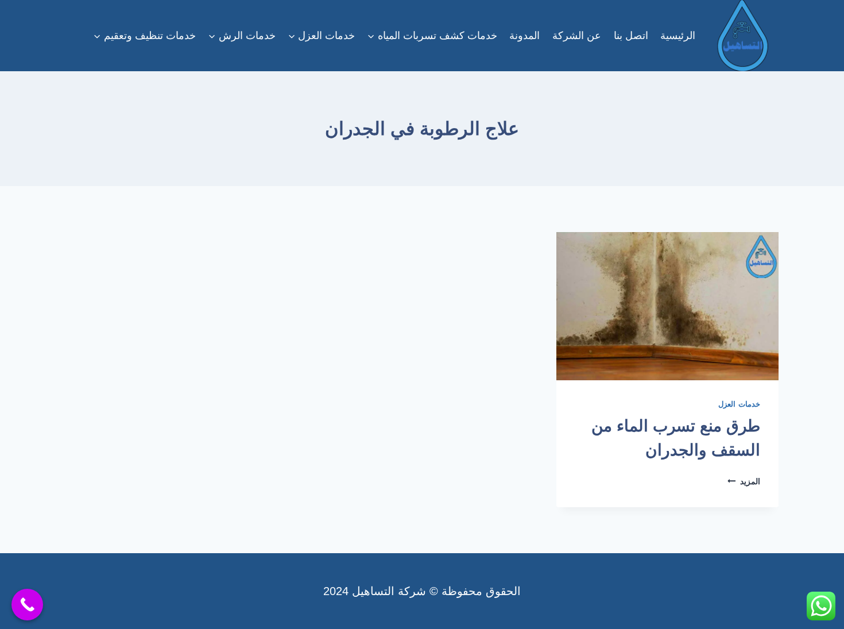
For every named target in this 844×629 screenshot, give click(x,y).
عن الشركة (576, 35)
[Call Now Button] (27, 604)
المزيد (743, 481)
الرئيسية (677, 35)
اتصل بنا (631, 35)
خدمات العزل (739, 404)
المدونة (524, 35)
